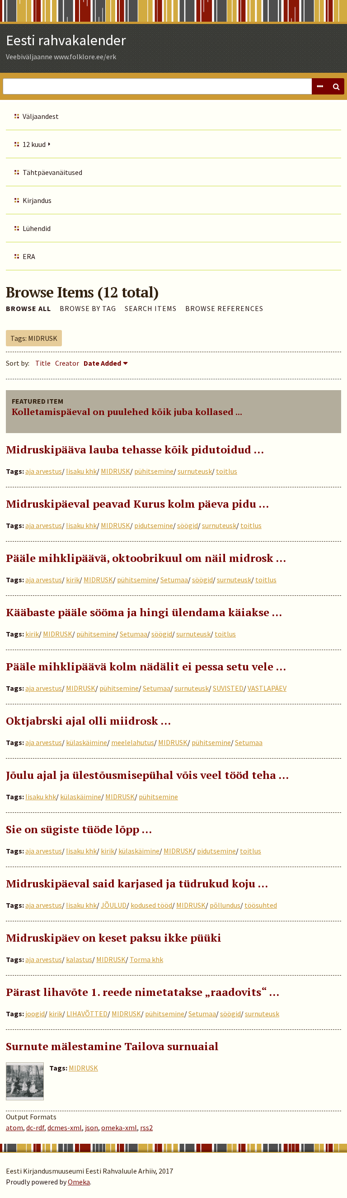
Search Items (151, 308)
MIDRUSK (115, 471)
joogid (35, 1013)
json (91, 1127)
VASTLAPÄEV (267, 688)
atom (14, 1127)
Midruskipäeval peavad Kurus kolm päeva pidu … (137, 503)
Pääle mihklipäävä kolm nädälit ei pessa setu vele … (146, 666)
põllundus (225, 905)
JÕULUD (114, 905)
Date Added (102, 363)
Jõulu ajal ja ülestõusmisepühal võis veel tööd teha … (147, 775)
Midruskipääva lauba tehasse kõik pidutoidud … (135, 449)
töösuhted (260, 905)
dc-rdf (35, 1127)
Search (336, 86)
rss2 (146, 1127)
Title (43, 363)
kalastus (79, 959)
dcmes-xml (64, 1127)
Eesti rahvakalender (66, 40)
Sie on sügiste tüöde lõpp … (79, 829)
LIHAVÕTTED (87, 1013)
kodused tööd (151, 905)
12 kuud (34, 144)
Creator (67, 363)
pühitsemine (154, 471)
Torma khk (146, 959)
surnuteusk (195, 471)
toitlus (226, 471)
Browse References (224, 308)
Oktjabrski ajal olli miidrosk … (88, 720)
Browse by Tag (88, 308)
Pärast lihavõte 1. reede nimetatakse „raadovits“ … (142, 992)
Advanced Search (320, 86)
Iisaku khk (81, 471)
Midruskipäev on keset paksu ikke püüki (113, 937)
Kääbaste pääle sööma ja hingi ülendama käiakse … (144, 612)
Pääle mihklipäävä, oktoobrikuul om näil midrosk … (146, 558)
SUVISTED (228, 688)
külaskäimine (86, 742)
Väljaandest (41, 116)
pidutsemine (153, 525)
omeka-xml (119, 1127)
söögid (187, 525)
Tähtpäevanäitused (52, 172)
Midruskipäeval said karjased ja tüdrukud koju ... (137, 883)
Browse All (28, 308)
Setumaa (174, 579)
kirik (73, 579)
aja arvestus (43, 471)
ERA (29, 256)
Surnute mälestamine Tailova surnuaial (112, 1046)
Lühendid (37, 228)
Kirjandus (37, 200)
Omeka (79, 1181)
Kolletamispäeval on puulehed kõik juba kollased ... (127, 412)
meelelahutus (132, 742)
